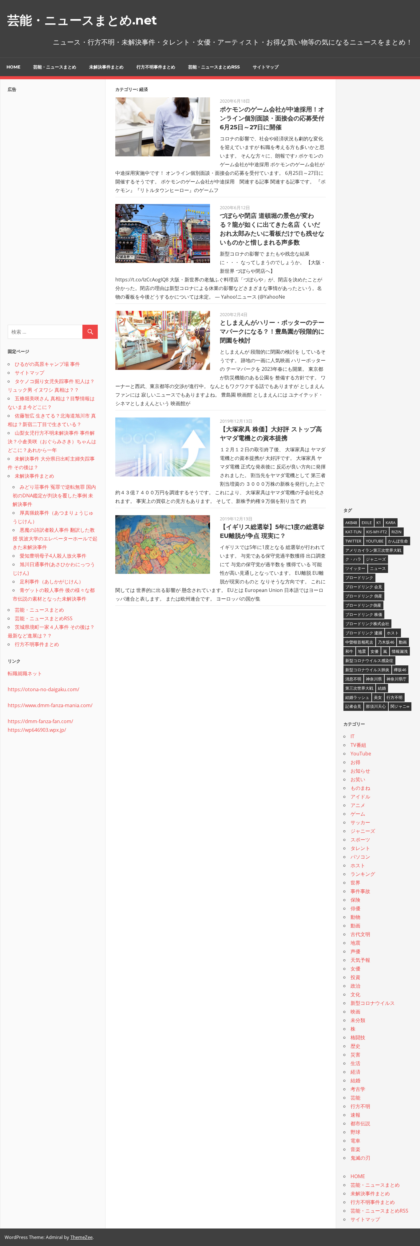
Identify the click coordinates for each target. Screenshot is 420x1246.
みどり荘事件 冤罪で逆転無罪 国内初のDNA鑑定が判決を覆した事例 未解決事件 (54, 495)
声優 (355, 951)
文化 (355, 994)
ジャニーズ (376, 559)
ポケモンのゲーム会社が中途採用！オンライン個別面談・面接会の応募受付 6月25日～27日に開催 (272, 118)
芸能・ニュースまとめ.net (82, 20)
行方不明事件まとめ (156, 67)
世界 (355, 882)
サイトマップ (266, 67)
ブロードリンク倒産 (363, 605)
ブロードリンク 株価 (363, 614)
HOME (13, 67)
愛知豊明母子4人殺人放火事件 (53, 555)
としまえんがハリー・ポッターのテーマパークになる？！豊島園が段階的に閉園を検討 (272, 331)
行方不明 (394, 697)
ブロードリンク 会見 (363, 587)
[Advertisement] (53, 207)
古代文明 (360, 934)
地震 (362, 651)
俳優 (355, 908)
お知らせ (360, 770)
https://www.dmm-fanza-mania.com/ (50, 705)
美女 (378, 697)
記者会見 (353, 706)
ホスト (393, 633)
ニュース (378, 568)
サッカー (360, 822)
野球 (355, 1132)
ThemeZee (81, 1237)
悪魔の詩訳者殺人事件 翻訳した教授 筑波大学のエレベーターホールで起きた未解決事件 (55, 539)
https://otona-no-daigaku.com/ (43, 689)
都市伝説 (360, 1123)
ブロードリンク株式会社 (367, 623)
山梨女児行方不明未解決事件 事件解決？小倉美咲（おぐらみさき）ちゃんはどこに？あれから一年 (52, 441)
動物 (355, 917)
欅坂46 (400, 669)
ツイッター (355, 568)
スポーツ (360, 839)
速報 (355, 1114)
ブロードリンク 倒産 (363, 596)
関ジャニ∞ (399, 706)
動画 (403, 642)
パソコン (360, 856)
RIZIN (396, 532)
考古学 (358, 1089)
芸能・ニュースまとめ (54, 67)
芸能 (355, 1097)
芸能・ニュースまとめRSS (214, 67)
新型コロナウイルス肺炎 (367, 669)
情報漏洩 (400, 651)
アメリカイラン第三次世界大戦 (373, 550)
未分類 (358, 1020)
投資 (355, 977)
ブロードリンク (359, 577)
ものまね (360, 788)
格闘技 (358, 1037)
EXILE (367, 522)
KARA (390, 522)
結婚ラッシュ (357, 697)
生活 (355, 1063)
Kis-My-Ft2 (376, 532)
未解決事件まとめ (106, 67)
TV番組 (358, 745)
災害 (355, 1054)
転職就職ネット (25, 673)
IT (353, 736)
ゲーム (358, 813)
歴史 (355, 1046)
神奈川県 (374, 679)
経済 (355, 1071)
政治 (355, 985)
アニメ (358, 805)
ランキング (363, 874)
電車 (355, 1140)
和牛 (349, 651)
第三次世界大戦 (359, 688)
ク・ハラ (353, 559)
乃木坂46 (386, 642)
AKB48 (351, 522)
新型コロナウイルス (373, 1003)
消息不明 (353, 679)
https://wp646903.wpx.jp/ (37, 730)
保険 (355, 899)
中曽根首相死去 (359, 642)
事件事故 (360, 891)
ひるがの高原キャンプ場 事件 (47, 364)
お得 (355, 762)
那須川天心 (376, 706)
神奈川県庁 (396, 679)
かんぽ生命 (398, 541)
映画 (355, 1011)
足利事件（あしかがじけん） (52, 581)
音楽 (355, 1149)
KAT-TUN (353, 532)
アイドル (360, 796)
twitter (353, 541)
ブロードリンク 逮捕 (363, 633)
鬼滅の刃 (360, 1157)
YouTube (374, 541)
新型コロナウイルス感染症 (369, 660)
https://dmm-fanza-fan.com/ (40, 721)
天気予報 (360, 960)
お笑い (358, 779)
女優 (374, 651)
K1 (378, 522)
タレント (360, 848)
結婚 (382, 688)
